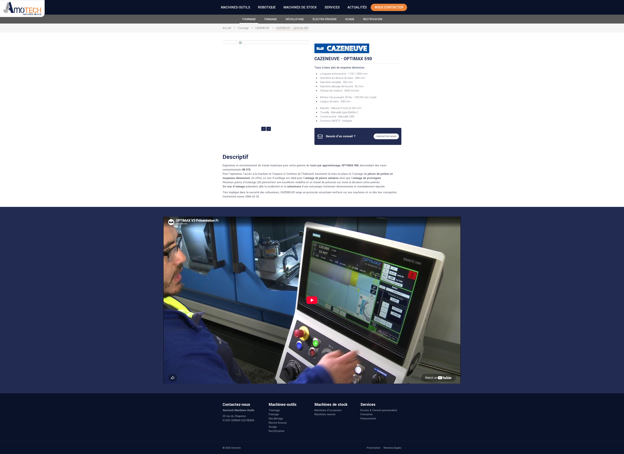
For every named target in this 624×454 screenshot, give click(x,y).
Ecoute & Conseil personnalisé (378, 410)
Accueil (227, 28)
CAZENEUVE (262, 28)
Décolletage (295, 19)
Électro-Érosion (324, 19)
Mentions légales (392, 448)
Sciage (349, 19)
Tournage (249, 19)
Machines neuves (325, 414)
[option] (264, 83)
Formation (366, 414)
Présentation (373, 448)
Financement (368, 418)
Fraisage (271, 19)
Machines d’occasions (328, 410)
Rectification (372, 19)
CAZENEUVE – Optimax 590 (292, 28)
